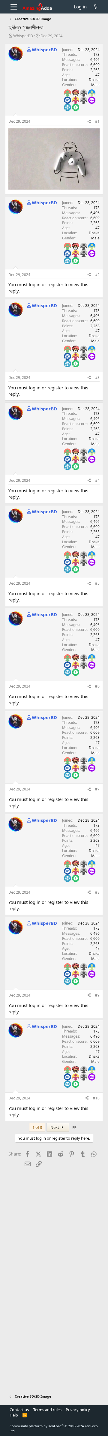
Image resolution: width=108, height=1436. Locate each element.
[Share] (89, 121)
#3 (97, 377)
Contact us (19, 1409)
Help (14, 1415)
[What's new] (95, 6)
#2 (97, 274)
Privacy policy (78, 1409)
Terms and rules (47, 1409)
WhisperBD (23, 35)
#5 (97, 583)
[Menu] (14, 7)
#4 (97, 480)
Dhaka (94, 79)
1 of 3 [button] (37, 1127)
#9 (97, 995)
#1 (97, 121)
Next (55, 1127)
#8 (97, 892)
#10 (96, 1098)
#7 (97, 789)
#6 (97, 686)
